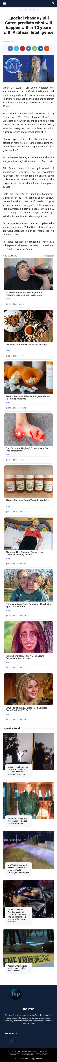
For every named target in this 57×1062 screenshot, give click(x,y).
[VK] (28, 48)
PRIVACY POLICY (27, 1054)
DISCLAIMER (14, 1054)
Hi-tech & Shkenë (32, 10)
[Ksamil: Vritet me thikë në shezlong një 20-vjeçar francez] (28, 948)
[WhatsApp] (34, 48)
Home (20, 10)
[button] (4, 3)
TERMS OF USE (41, 1054)
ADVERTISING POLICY (30, 1051)
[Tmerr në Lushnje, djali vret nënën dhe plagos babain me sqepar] (28, 800)
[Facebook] (10, 48)
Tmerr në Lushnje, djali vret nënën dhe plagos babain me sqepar (17, 820)
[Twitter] (16, 48)
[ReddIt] (46, 48)
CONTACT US (45, 1051)
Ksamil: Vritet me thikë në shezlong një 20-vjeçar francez (17, 968)
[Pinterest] (22, 48)
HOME (7, 1051)
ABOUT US (16, 1051)
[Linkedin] (40, 48)
